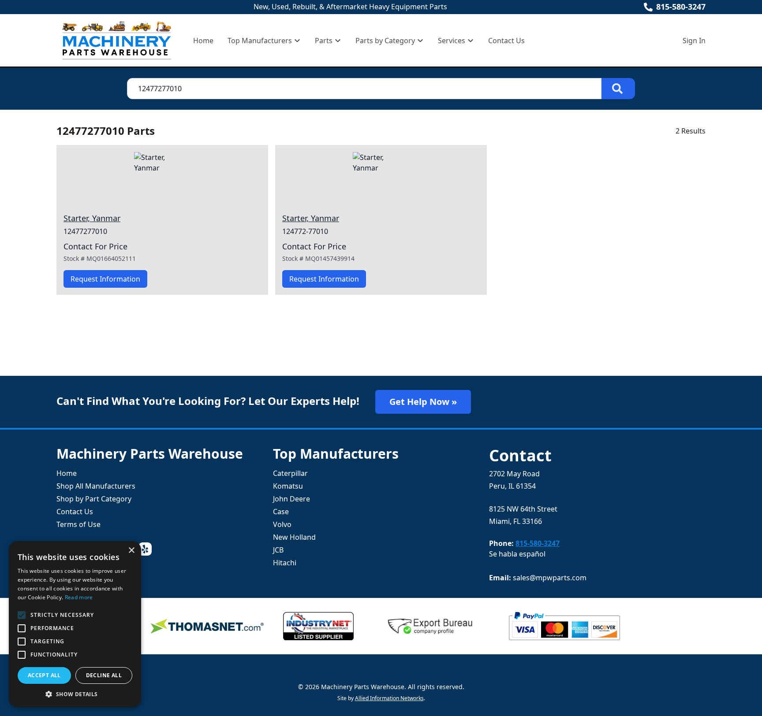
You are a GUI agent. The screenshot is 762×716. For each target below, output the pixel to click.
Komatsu (288, 486)
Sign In (694, 40)
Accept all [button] (44, 675)
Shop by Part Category (93, 499)
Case (281, 511)
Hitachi (284, 563)
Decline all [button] (104, 675)
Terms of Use (78, 524)
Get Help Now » (423, 402)
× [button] (131, 550)
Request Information (105, 279)
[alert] (75, 624)
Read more (79, 597)
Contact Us (506, 40)
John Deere (291, 499)
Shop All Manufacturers (95, 486)
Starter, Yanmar (92, 218)
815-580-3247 (681, 6)
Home (203, 40)
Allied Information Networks (389, 698)
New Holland (294, 537)
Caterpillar (290, 473)
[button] (75, 694)
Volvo (282, 524)
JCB (278, 550)
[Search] (618, 88)
